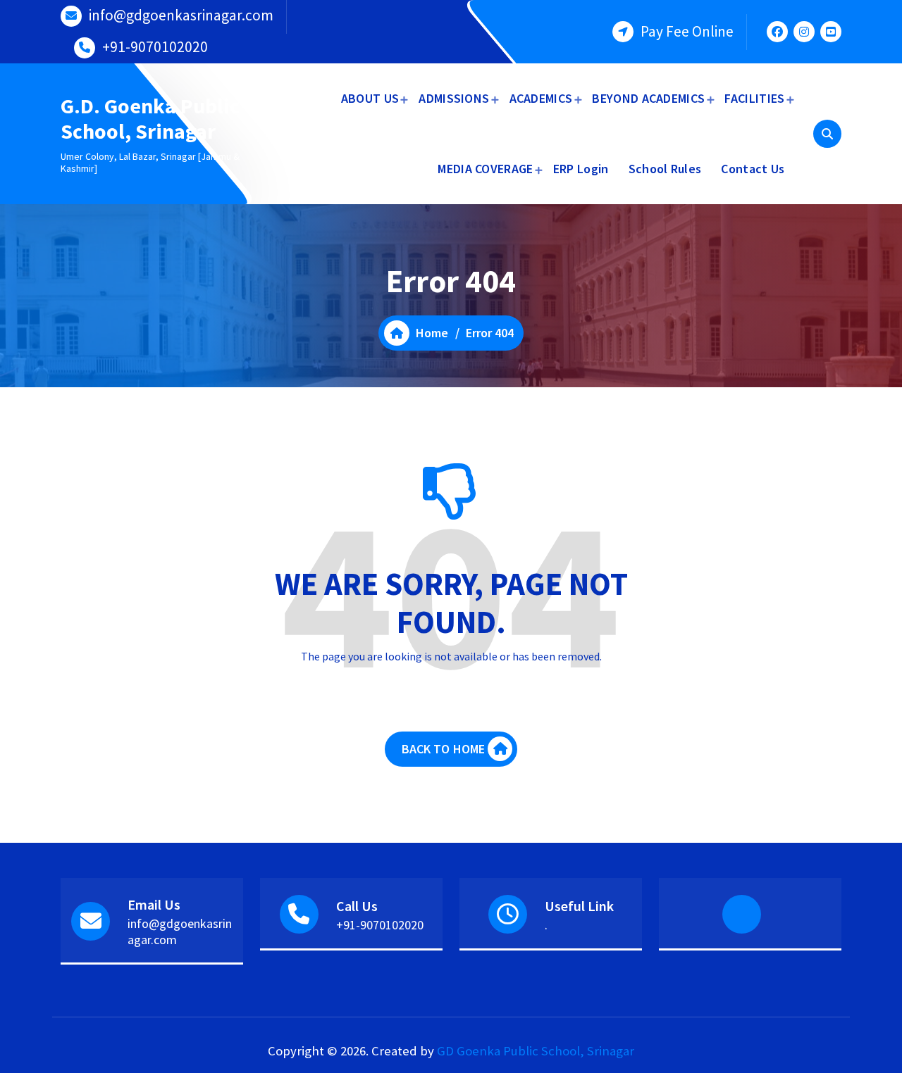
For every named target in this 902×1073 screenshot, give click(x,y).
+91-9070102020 (155, 46)
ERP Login (581, 169)
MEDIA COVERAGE (485, 169)
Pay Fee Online (687, 31)
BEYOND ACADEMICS (648, 98)
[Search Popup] (827, 134)
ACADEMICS (541, 98)
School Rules (665, 169)
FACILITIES (754, 98)
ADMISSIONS (454, 98)
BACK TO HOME (444, 749)
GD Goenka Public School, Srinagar (535, 1051)
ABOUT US (370, 98)
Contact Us (752, 169)
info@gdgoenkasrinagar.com (181, 15)
